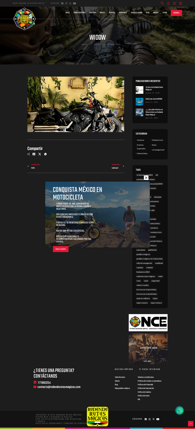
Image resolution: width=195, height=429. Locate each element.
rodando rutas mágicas (145, 276)
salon (146, 281)
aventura (140, 179)
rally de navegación (144, 263)
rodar (160, 276)
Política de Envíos (144, 395)
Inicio (68, 12)
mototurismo (156, 232)
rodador (149, 267)
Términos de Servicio (75, 423)
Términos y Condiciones (146, 377)
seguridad (155, 281)
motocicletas (154, 223)
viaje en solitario (143, 298)
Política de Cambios (144, 392)
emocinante (151, 188)
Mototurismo (157, 140)
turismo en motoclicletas (146, 294)
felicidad (157, 197)
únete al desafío (61, 249)
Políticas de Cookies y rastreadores (149, 381)
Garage (97, 44)
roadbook (159, 263)
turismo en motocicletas (146, 289)
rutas (138, 281)
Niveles (102, 12)
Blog (147, 12)
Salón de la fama (136, 12)
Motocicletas (142, 153)
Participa (92, 12)
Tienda (164, 12)
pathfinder (152, 250)
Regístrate (176, 13)
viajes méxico (156, 303)
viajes (155, 298)
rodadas (139, 267)
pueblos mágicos (143, 254)
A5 (157, 175)
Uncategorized (158, 150)
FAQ (139, 399)
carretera (151, 179)
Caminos (140, 140)
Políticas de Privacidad (145, 384)
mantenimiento (152, 201)
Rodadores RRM (143, 272)
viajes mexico (142, 303)
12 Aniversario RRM (144, 175)
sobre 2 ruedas (142, 285)
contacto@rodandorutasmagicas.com (58, 387)
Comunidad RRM (156, 184)
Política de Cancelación (146, 388)
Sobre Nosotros (79, 12)
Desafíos (112, 12)
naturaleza (140, 250)
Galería (155, 12)
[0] (174, 3)
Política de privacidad (48, 423)
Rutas (154, 145)
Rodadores (123, 12)
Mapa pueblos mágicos (122, 388)
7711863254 (44, 383)
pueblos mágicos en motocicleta (149, 259)
